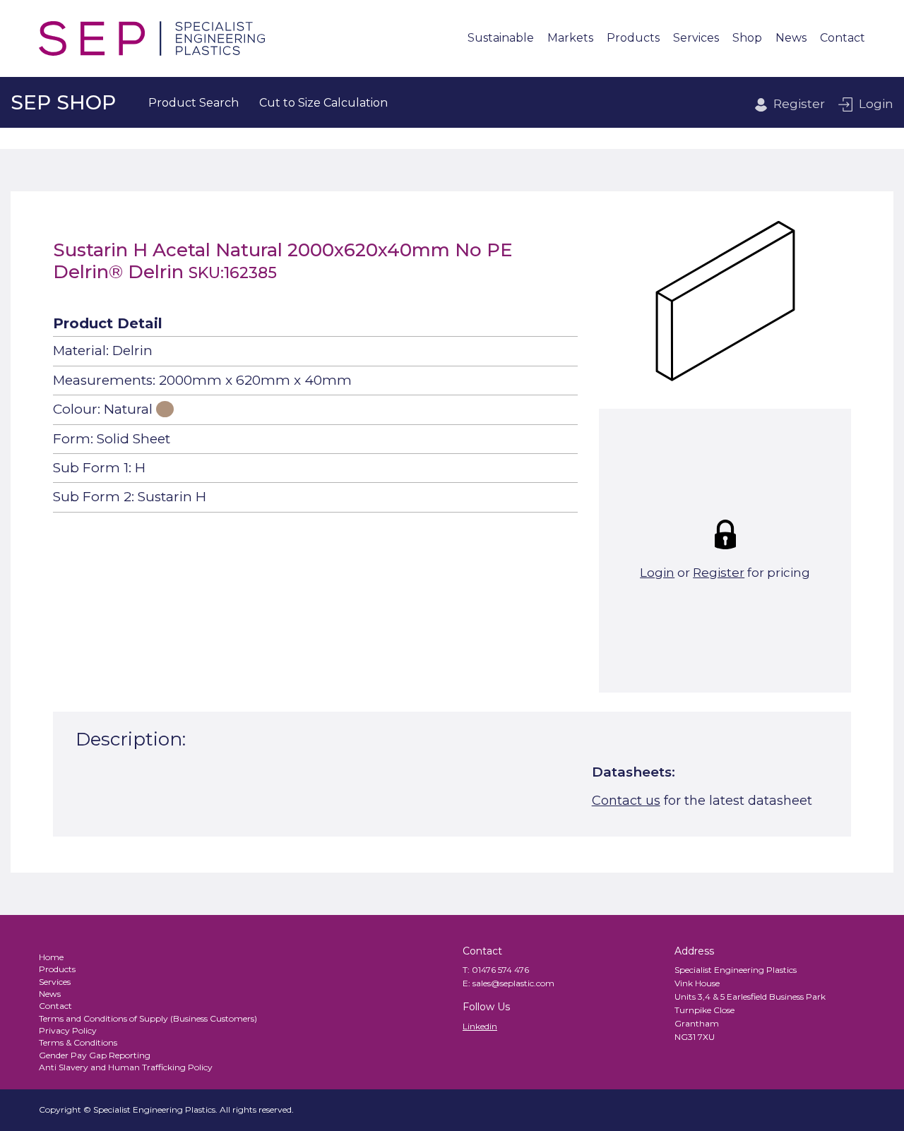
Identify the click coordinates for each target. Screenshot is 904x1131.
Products (633, 38)
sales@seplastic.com (513, 983)
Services (696, 38)
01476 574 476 (500, 969)
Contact (842, 38)
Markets (570, 38)
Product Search (193, 102)
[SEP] (152, 38)
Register (799, 104)
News (791, 38)
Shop (747, 38)
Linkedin (480, 1026)
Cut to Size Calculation (323, 102)
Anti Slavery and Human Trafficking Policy (126, 1067)
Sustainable (501, 38)
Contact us (626, 800)
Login (876, 104)
